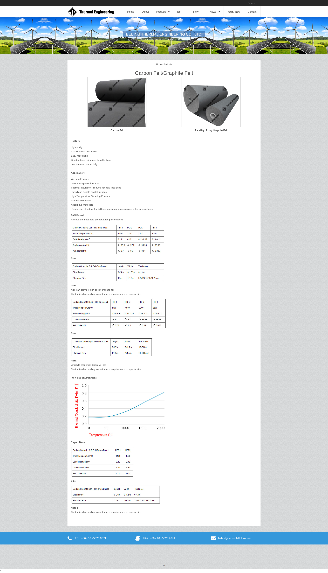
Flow (196, 11)
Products (161, 11)
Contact (252, 11)
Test (179, 11)
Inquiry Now (233, 11)
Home (130, 11)
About (145, 11)
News (213, 11)
